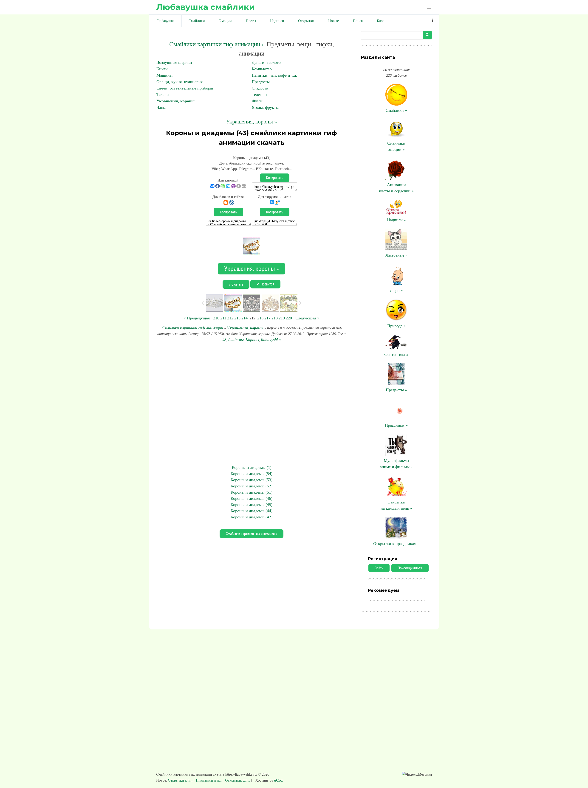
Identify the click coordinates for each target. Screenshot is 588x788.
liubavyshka (271, 339)
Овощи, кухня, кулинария (179, 81)
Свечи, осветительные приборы (184, 88)
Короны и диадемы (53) (251, 480)
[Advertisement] (251, 403)
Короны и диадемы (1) (251, 467)
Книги (162, 69)
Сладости (260, 88)
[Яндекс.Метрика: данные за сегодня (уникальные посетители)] (417, 774)
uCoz (278, 780)
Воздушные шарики (174, 62)
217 (267, 318)
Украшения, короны (175, 101)
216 (260, 318)
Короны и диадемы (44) (251, 511)
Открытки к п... (180, 780)
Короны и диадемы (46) (251, 498)
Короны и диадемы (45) (251, 504)
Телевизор (165, 94)
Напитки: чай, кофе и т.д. (274, 75)
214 (244, 318)
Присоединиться (410, 568)
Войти (379, 568)
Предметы (261, 81)
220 (289, 318)
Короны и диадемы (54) (251, 473)
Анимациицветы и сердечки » (396, 187)
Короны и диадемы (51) (251, 492)
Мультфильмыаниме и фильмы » (396, 463)
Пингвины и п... (209, 780)
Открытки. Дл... (237, 780)
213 (237, 318)
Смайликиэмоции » (396, 146)
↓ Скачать (236, 284)
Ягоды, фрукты (265, 107)
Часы (161, 107)
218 (274, 318)
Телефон (259, 94)
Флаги (257, 101)
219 (282, 318)
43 (224, 339)
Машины (164, 75)
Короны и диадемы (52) (251, 486)
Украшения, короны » (251, 122)
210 (216, 318)
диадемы (236, 339)
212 (230, 318)
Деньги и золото (266, 62)
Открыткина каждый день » (396, 505)
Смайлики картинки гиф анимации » (217, 44)
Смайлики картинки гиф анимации (192, 328)
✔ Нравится (265, 284)
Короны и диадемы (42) (251, 517)
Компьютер (262, 69)
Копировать (274, 178)
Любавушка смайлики (205, 7)
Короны (252, 339)
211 (223, 318)
